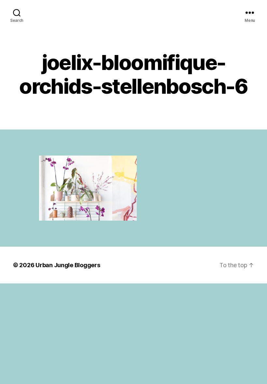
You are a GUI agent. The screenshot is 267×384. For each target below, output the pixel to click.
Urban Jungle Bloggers (67, 265)
